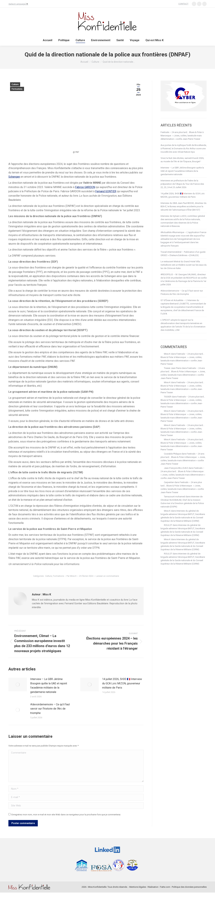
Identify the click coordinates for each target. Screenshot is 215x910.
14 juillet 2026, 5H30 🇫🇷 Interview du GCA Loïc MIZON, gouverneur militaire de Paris (122, 683)
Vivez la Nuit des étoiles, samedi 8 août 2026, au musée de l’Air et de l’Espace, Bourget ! (182, 160)
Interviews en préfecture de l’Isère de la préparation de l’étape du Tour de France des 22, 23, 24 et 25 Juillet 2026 (182, 184)
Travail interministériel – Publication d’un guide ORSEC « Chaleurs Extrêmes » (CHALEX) (183, 254)
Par (72, 576)
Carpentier (169, 482)
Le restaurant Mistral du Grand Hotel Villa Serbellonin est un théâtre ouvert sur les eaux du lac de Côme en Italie (184, 264)
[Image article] (17, 684)
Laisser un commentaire (107, 576)
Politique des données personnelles (189, 887)
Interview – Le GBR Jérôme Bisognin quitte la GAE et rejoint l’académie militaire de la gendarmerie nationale (48, 685)
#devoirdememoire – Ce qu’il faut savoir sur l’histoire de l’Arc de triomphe (50, 709)
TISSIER (167, 396)
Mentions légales (137, 887)
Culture (15, 84)
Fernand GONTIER (105, 191)
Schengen (14, 176)
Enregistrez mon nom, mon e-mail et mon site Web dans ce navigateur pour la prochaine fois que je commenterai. (66, 814)
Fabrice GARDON (85, 187)
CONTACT (183, 4)
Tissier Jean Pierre (172, 368)
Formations (17, 89)
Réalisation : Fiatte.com (159, 887)
